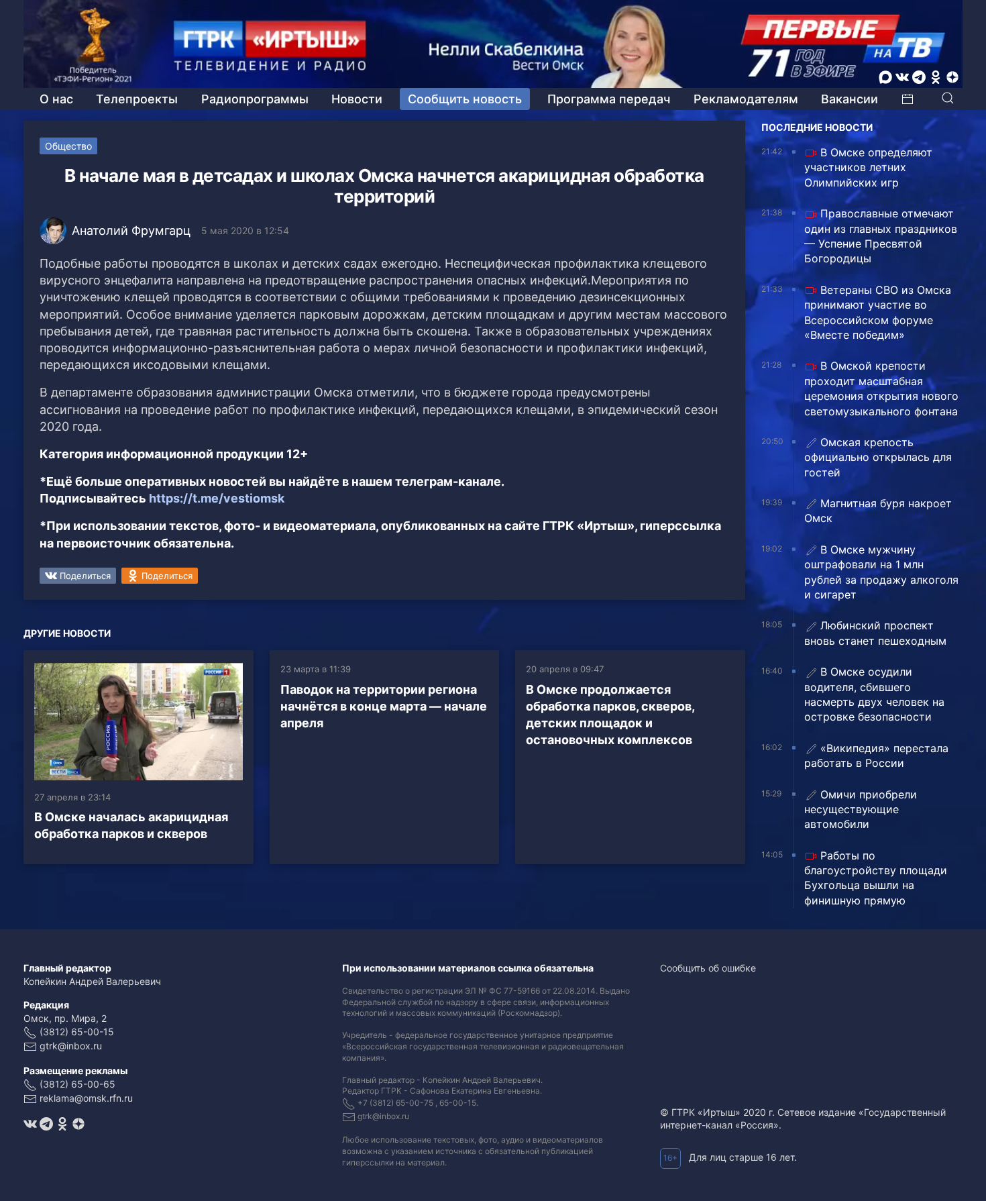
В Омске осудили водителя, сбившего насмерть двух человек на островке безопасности (874, 694)
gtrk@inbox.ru (71, 1045)
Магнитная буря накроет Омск (878, 511)
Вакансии (849, 99)
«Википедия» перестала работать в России (876, 755)
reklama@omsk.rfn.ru (86, 1098)
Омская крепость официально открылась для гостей (878, 457)
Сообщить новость (465, 99)
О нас (56, 99)
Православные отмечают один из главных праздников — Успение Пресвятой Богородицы (880, 236)
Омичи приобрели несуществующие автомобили (860, 809)
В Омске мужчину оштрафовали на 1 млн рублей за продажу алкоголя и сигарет (881, 572)
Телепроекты (137, 99)
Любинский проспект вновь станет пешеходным (875, 633)
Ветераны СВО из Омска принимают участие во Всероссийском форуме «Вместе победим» (877, 312)
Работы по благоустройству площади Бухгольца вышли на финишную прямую (875, 878)
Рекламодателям (746, 99)
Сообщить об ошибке (708, 968)
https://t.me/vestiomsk (216, 498)
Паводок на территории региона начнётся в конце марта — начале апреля (383, 706)
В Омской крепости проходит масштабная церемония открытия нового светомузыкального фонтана (881, 388)
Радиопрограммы (255, 99)
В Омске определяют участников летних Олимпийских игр (868, 167)
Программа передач (608, 99)
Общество (68, 146)
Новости (356, 99)
